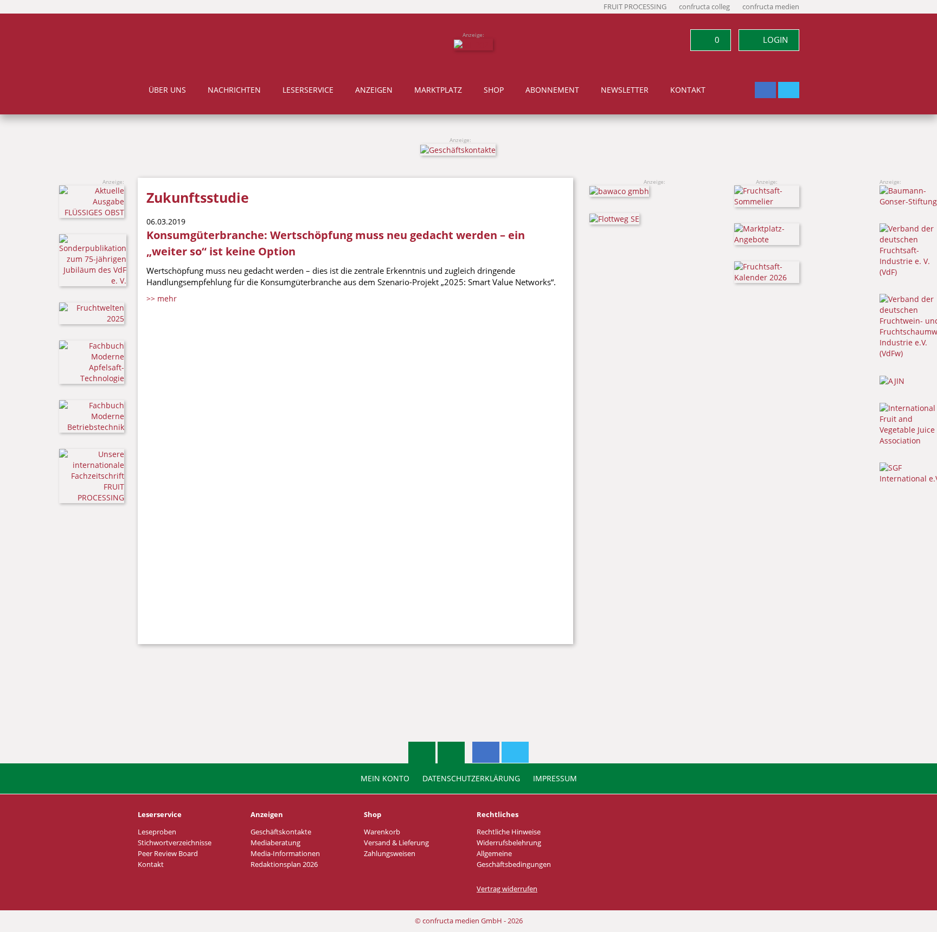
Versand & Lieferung (396, 842)
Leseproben (157, 832)
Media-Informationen (285, 853)
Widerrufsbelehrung (509, 842)
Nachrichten (234, 90)
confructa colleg (704, 6)
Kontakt (687, 90)
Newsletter (625, 90)
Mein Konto (385, 778)
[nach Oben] (421, 752)
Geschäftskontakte (281, 832)
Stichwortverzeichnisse (174, 842)
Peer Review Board (168, 853)
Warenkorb (382, 832)
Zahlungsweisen (389, 853)
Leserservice (308, 90)
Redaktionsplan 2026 (284, 864)
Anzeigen (374, 90)
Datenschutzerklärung (471, 778)
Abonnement (552, 90)
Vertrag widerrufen (507, 889)
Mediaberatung (275, 842)
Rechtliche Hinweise (509, 832)
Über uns (167, 90)
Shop (494, 90)
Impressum (555, 778)
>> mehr (161, 298)
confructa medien (770, 6)
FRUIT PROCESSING (635, 6)
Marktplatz (438, 90)
